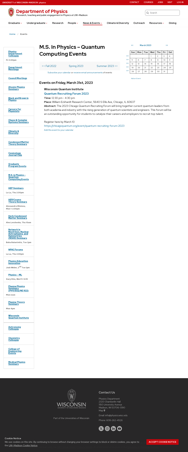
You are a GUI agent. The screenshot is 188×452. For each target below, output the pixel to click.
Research (57, 23)
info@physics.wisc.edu (116, 415)
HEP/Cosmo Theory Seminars (17, 200)
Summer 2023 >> (107, 66)
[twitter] (101, 428)
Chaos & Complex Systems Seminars (18, 121)
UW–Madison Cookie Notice (23, 445)
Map (101, 410)
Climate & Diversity (118, 23)
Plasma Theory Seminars (16, 303)
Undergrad (36, 23)
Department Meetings (15, 68)
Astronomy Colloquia (14, 328)
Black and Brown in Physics (18, 99)
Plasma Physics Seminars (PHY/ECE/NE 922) (18, 288)
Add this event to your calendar (58, 130)
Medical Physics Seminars (16, 363)
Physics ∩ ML (15, 274)
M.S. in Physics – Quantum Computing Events (18, 177)
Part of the (71, 418)
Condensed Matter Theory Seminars (18, 143)
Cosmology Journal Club (15, 154)
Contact (134, 2)
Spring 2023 (76, 66)
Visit (169, 2)
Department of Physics (42, 11)
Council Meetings (17, 78)
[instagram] (107, 428)
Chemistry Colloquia (14, 339)
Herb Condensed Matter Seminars (17, 217)
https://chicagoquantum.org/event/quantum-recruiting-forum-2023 (84, 125)
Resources (155, 23)
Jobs (160, 2)
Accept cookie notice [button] (162, 442)
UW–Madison (20, 2)
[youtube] (119, 428)
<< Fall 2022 (49, 66)
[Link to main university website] (71, 408)
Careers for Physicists (14, 110)
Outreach (139, 23)
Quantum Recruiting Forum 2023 (66, 93)
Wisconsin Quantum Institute (18, 316)
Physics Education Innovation (18, 262)
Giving (172, 23)
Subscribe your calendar (59, 72)
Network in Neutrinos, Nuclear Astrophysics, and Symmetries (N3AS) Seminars (18, 233)
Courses (148, 2)
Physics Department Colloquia (15, 53)
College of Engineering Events (14, 351)
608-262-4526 (114, 420)
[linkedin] (113, 428)
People (72, 23)
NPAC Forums (15, 249)
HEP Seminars (16, 188)
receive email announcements (88, 72)
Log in (180, 2)
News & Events (91, 23)
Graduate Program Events (17, 165)
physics (42, 2)
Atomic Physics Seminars (16, 88)
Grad (14, 23)
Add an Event (136, 78)
